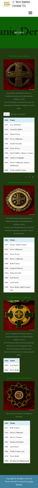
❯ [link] (33, 177)
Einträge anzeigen (17, 114)
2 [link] (29, 177)
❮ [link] (22, 177)
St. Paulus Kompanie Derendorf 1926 (21, 4)
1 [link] (25, 177)
